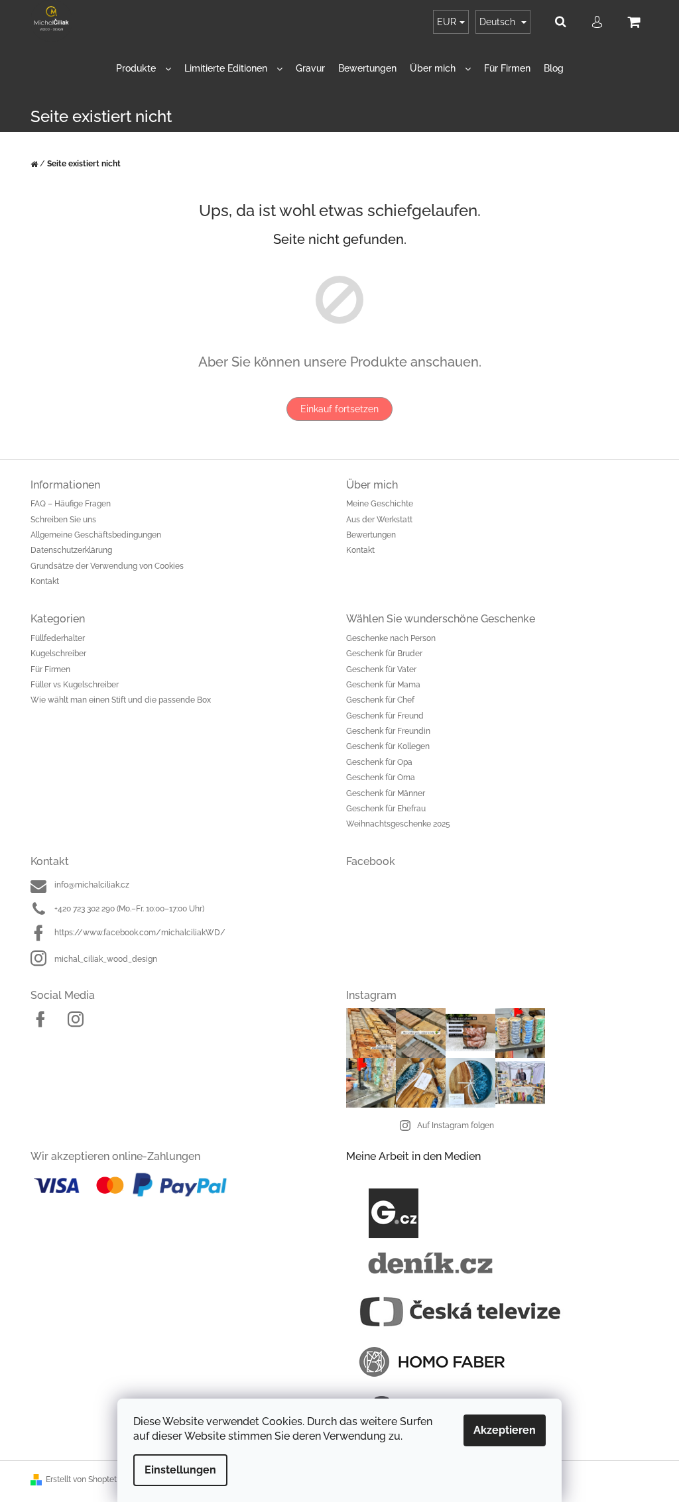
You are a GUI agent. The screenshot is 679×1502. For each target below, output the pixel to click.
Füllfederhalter (58, 638)
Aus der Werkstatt (379, 519)
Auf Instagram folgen (455, 1125)
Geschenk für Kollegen (388, 746)
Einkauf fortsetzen (339, 409)
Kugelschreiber (58, 653)
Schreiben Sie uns (63, 519)
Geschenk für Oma (380, 777)
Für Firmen (50, 669)
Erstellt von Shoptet (81, 1479)
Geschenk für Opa (379, 762)
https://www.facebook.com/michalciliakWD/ (139, 932)
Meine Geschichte (379, 503)
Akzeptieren (504, 1430)
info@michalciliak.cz (91, 885)
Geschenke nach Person (391, 638)
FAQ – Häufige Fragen (71, 503)
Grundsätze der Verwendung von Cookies (107, 566)
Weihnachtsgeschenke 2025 (398, 824)
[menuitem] (143, 68)
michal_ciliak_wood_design (105, 959)
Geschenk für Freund (385, 716)
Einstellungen (180, 1470)
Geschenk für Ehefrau (386, 808)
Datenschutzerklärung (71, 550)
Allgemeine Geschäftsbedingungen (96, 535)
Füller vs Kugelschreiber (75, 684)
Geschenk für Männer (385, 793)
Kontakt (45, 581)
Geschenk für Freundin (388, 731)
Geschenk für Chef (380, 700)
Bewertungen (371, 535)
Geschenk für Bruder (384, 653)
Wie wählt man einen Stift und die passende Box (121, 700)
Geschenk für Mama (383, 684)
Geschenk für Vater (381, 669)
